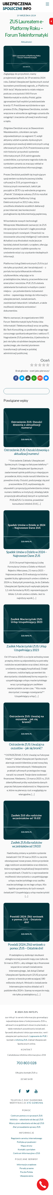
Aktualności (26, 42)
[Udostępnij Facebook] (16, 378)
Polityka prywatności (26, 1142)
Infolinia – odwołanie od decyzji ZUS (26, 1119)
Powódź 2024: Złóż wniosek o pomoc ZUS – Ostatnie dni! (26, 946)
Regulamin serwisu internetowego (26, 1138)
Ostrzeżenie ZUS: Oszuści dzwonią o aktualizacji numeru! (26, 451)
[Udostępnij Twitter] (22, 378)
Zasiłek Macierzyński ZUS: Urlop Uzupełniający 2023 (26, 648)
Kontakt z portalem (26, 1149)
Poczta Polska (26, 1172)
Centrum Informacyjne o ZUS (26, 1153)
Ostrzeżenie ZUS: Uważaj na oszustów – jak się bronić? (26, 746)
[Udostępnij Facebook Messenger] (46, 378)
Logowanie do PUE (38, 1036)
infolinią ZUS (21, 1040)
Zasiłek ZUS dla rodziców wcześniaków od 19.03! (26, 844)
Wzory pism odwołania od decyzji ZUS (26, 1123)
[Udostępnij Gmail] (40, 378)
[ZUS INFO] (17, 8)
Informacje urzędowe (26, 1164)
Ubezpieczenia (26, 1176)
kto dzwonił (35, 1102)
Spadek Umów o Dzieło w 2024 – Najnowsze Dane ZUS (26, 553)
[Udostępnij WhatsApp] (34, 378)
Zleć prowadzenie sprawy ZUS (26, 1127)
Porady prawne (27, 1168)
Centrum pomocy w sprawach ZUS (26, 1115)
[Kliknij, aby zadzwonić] (43, 1185)
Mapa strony (26, 1145)
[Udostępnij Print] (28, 378)
